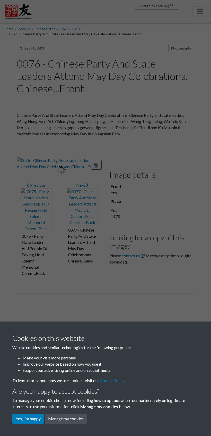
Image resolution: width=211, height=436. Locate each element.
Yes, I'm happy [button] (28, 418)
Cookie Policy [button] (112, 380)
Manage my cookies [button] (66, 418)
